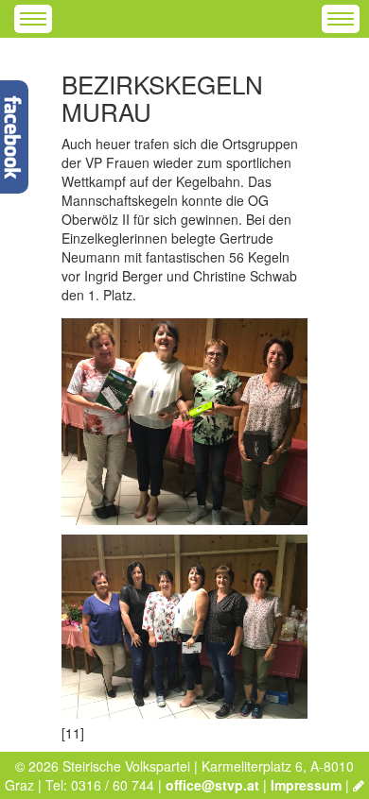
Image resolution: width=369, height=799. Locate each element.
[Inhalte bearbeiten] (358, 784)
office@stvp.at (212, 784)
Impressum (306, 784)
